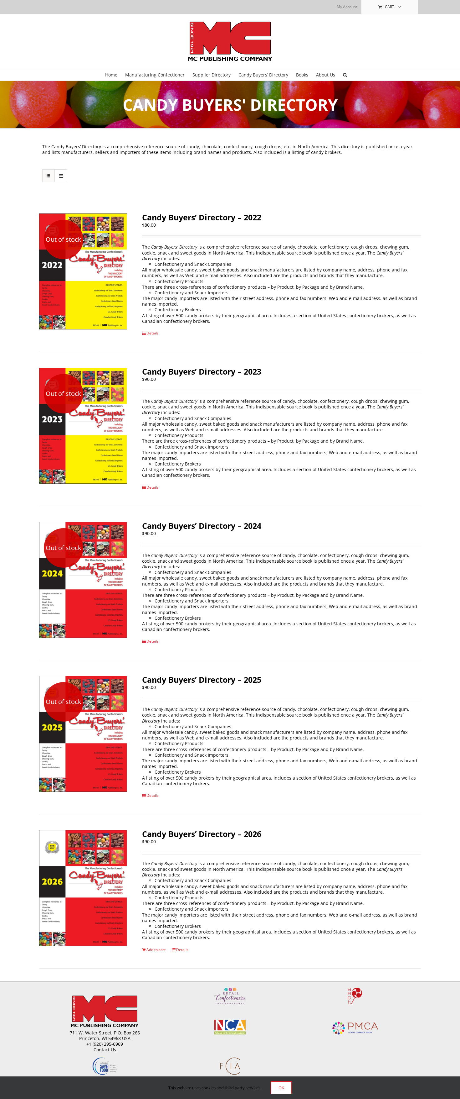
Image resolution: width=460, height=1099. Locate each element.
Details (152, 333)
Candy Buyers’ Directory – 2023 (201, 371)
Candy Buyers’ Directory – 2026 (201, 833)
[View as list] (61, 176)
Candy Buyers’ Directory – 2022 (201, 217)
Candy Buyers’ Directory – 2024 (201, 525)
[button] (345, 74)
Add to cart (156, 949)
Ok (281, 1088)
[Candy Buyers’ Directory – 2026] (83, 888)
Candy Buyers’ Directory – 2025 (201, 679)
